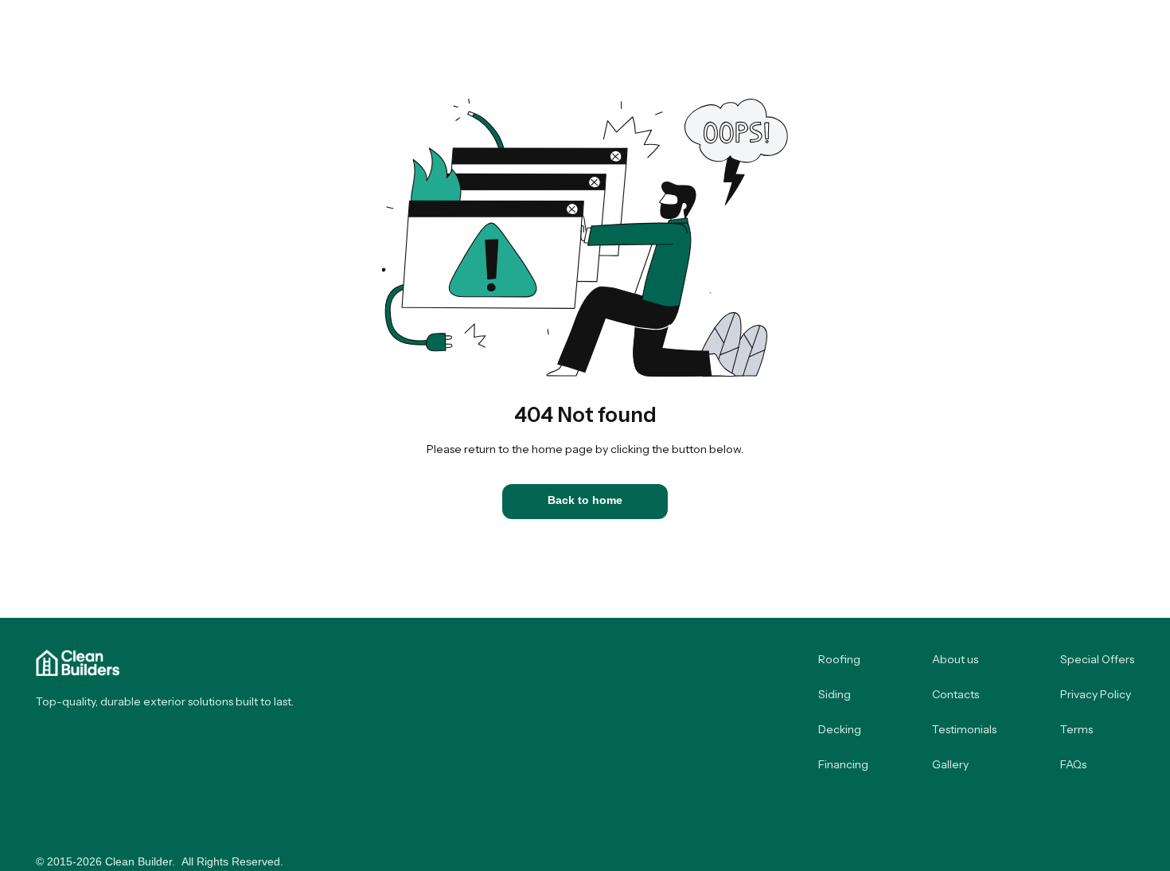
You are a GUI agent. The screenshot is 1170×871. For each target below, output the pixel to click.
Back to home (585, 500)
